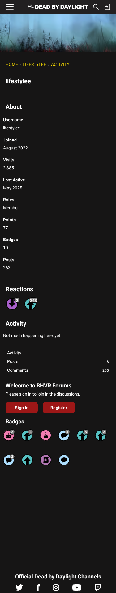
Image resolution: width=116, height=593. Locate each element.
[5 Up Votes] (27, 460)
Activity (14, 352)
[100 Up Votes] (82, 435)
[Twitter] (19, 589)
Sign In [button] (21, 407)
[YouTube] (76, 589)
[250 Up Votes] (27, 435)
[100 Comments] (64, 435)
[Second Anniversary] (9, 435)
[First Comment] (64, 460)
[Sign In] (107, 7)
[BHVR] (58, 7)
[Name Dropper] (46, 460)
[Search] (95, 7)
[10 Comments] (9, 460)
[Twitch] (98, 589)
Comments (58, 370)
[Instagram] (56, 589)
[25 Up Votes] (101, 435)
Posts (58, 361)
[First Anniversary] (46, 435)
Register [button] (58, 407)
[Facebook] (38, 589)
